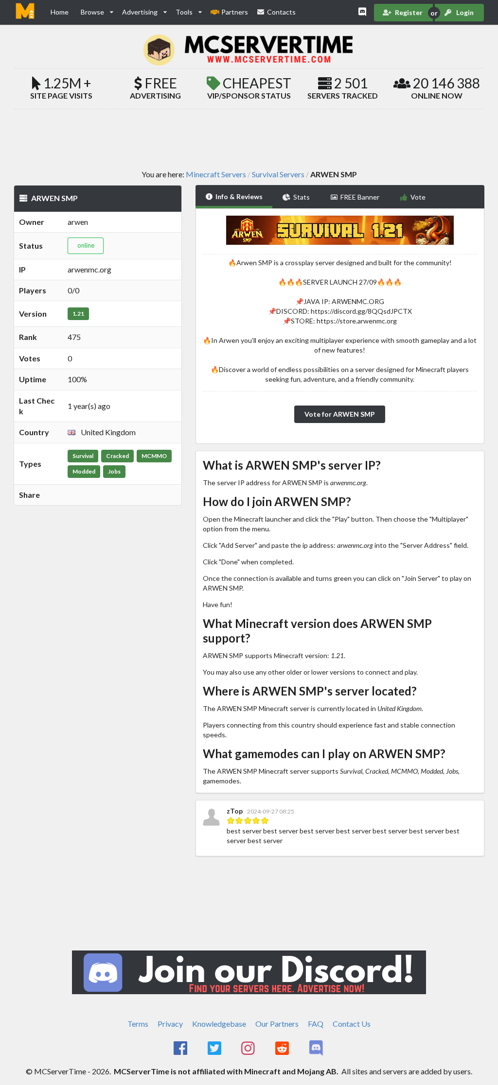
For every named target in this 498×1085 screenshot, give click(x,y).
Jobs (114, 471)
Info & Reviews (239, 196)
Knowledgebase (219, 1023)
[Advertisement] (249, 139)
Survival (82, 455)
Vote (418, 197)
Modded (83, 471)
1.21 (78, 313)
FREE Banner (359, 197)
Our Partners (277, 1023)
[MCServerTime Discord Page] (317, 1048)
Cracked (117, 455)
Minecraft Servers (216, 174)
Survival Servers (278, 174)
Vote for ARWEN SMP (339, 414)
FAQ (315, 1023)
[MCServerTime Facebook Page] (181, 1048)
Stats (301, 197)
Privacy (170, 1023)
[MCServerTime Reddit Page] (283, 1048)
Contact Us (352, 1023)
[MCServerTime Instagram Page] (249, 1048)
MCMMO (154, 455)
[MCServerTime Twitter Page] (215, 1048)
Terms (137, 1023)
